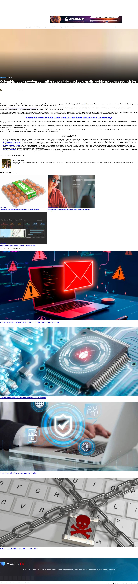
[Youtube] (106, 13)
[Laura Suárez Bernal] (1, 90)
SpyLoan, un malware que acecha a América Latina (18, 548)
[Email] (31, 97)
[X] (2, 97)
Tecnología (3, 77)
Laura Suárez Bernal (9, 90)
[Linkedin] (104, 13)
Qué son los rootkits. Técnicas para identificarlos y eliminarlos (23, 398)
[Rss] (112, 13)
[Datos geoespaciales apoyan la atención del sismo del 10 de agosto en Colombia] (23, 228)
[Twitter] (102, 13)
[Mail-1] (110, 13)
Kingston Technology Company (11, 145)
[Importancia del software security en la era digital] (69, 436)
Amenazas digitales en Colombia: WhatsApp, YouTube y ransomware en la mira (29, 322)
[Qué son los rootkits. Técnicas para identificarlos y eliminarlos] (69, 361)
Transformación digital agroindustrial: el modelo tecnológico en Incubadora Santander (19, 209)
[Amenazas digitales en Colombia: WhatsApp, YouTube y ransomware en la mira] (69, 285)
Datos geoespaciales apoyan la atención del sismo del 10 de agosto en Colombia (18, 245)
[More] (37, 98)
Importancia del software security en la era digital (18, 473)
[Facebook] (97, 13)
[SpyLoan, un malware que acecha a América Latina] (69, 512)
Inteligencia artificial (53, 207)
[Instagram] (99, 13)
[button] (115, 27)
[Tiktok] (108, 13)
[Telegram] (25, 97)
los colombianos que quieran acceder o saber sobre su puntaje (22, 108)
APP (85, 104)
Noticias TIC (9, 77)
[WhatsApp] (20, 97)
